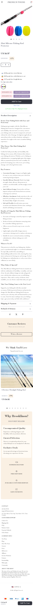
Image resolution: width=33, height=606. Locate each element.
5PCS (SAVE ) (6, 96)
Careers (4, 546)
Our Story (4, 539)
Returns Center (5, 527)
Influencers (4, 551)
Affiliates (4, 553)
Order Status (5, 532)
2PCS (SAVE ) (6, 92)
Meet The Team (6, 543)
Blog (3, 541)
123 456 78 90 (5, 509)
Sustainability (5, 560)
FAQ (3, 525)
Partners (4, 558)
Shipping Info (5, 523)
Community (5, 565)
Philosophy (4, 563)
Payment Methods (6, 530)
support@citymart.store (8, 511)
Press (3, 548)
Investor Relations (6, 555)
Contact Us (5, 520)
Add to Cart (25, 603)
